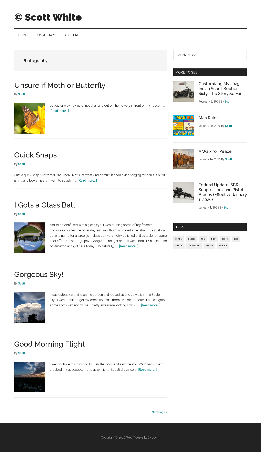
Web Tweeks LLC (137, 437)
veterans (223, 245)
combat (178, 239)
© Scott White (48, 17)
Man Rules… (210, 117)
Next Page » (159, 412)
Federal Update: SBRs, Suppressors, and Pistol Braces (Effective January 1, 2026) (223, 192)
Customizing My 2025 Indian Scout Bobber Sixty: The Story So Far (220, 88)
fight (203, 239)
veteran (209, 245)
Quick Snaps (35, 155)
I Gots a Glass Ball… (46, 205)
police (225, 239)
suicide (178, 245)
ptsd (236, 239)
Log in (156, 437)
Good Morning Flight (49, 344)
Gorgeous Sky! (39, 274)
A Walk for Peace (215, 151)
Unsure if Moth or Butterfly (60, 85)
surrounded (194, 245)
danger (191, 239)
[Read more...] (59, 111)
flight (213, 239)
